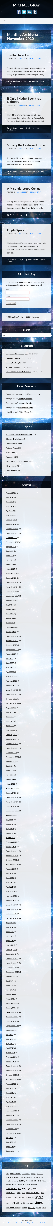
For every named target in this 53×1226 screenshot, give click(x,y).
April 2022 (10, 726)
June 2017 (10, 985)
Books (23, 1223)
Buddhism (40, 1174)
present (9, 1197)
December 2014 (12, 1120)
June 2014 (10, 1142)
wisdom (38, 1207)
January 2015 (11, 1115)
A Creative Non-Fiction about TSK (19, 434)
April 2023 (10, 672)
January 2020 (11, 847)
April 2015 (10, 1102)
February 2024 (11, 627)
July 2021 (9, 766)
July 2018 (9, 927)
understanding (13, 1207)
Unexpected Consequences (17, 354)
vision (40, 215)
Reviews (35, 1223)
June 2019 (10, 878)
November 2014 (12, 1124)
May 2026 (10, 506)
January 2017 (11, 1008)
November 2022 (12, 694)
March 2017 (10, 999)
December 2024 (12, 582)
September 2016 (12, 1026)
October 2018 (11, 914)
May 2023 (10, 667)
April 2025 (10, 564)
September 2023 (12, 650)
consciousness (38, 1177)
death (8, 1181)
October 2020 (11, 806)
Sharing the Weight (13, 363)
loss (30, 260)
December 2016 (12, 1012)
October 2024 (11, 591)
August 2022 (11, 708)
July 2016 (9, 1035)
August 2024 (11, 600)
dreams (14, 1181)
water (31, 1207)
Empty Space (15, 230)
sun (7, 1203)
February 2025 (11, 573)
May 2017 (10, 990)
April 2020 (10, 833)
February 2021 (11, 788)
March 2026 (10, 515)
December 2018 (12, 905)
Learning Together (13, 358)
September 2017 (12, 972)
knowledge (13, 1188)
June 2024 (10, 609)
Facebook (19, 12)
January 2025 (11, 578)
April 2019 (10, 887)
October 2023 (11, 645)
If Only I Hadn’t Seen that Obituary (24, 100)
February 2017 (11, 1003)
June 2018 (10, 932)
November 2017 (12, 963)
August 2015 (11, 1084)
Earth (21, 1180)
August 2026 (11, 493)
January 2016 (11, 1061)
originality (40, 171)
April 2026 (10, 511)
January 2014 (11, 1151)
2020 (28, 317)
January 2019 (11, 900)
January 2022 (11, 739)
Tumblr (35, 12)
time (9, 173)
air (7, 1174)
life (23, 1188)
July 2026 (9, 497)
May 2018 (10, 936)
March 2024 (10, 623)
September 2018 (12, 918)
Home (10, 1223)
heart (42, 81)
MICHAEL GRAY (26, 5)
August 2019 (11, 869)
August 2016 (11, 1030)
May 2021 (10, 775)
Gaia (44, 1181)
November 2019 (12, 855)
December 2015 (12, 1066)
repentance (32, 215)
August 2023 (11, 654)
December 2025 (12, 529)
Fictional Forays (16, 128)
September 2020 (12, 811)
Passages (9, 457)
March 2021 (10, 784)
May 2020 (10, 829)
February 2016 (11, 1057)
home (14, 1184)
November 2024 (12, 587)
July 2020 (9, 820)
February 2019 (11, 896)
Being (33, 1174)
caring (9, 1177)
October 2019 (11, 860)
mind (18, 1193)
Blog (22, 317)
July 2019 (9, 873)
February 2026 (11, 520)
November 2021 (12, 748)
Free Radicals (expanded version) (18, 372)
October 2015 (11, 1075)
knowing (34, 1184)
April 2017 (10, 994)
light (29, 1188)
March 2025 (10, 569)
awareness (25, 1174)
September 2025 (12, 542)
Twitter (24, 12)
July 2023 (9, 658)
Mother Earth (32, 1192)
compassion (28, 1177)
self (23, 1197)
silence (28, 1197)
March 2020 (10, 838)
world (44, 1207)
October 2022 (11, 699)
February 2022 (11, 735)
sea (20, 1197)
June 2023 (10, 663)
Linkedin (29, 12)
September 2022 (12, 703)
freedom (29, 1181)
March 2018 (10, 945)
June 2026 (10, 502)
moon (23, 1193)
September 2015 (12, 1079)
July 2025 (9, 551)
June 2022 (10, 717)
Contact (42, 1223)
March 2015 (10, 1106)
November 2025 (12, 533)
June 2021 (10, 770)
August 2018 (11, 923)
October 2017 (11, 967)
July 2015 (9, 1088)
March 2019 (10, 891)
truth (9, 83)
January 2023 (11, 685)
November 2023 (12, 641)
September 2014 (12, 1133)
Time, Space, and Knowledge (17, 461)
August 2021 (11, 761)
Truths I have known (20, 55)
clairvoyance (33, 128)
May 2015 (10, 1097)
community (18, 1177)
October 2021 (11, 752)
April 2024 (10, 618)
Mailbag (9, 452)
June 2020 (10, 824)
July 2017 (9, 981)
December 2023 (12, 636)
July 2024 (9, 605)
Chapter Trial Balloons (14, 439)
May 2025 (10, 560)
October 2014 (11, 1129)
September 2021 (12, 757)
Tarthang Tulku (17, 1202)
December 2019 (12, 851)
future (37, 1180)
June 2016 (10, 1039)
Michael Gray (35, 58)
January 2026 (11, 524)
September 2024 (12, 596)
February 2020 (11, 842)
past (42, 1193)
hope (20, 1184)
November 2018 (12, 909)
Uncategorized (11, 470)
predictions (11, 130)
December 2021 (12, 744)
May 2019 (10, 882)
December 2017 (12, 958)
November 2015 (12, 1070)
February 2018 (11, 950)
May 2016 (10, 1044)
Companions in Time (18, 81)
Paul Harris (10, 403)
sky (33, 1197)
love (34, 1188)
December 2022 (12, 690)
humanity (26, 1184)
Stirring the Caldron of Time (26, 145)
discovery (36, 81)
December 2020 (12, 797)
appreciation (15, 1174)
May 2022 (10, 721)
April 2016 (10, 1048)
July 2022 (9, 712)
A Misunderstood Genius (23, 188)
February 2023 (11, 681)
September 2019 (12, 864)
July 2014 (9, 1138)
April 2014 (10, 1147)
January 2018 (11, 954)
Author (16, 1223)
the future (29, 1203)
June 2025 (10, 555)
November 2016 (12, 1017)
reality (35, 260)
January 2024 (11, 632)
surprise (42, 260)
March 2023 (10, 676)
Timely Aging (11, 466)
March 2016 (10, 1052)
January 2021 (11, 793)
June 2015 (10, 1093)
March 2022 (10, 730)
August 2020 (11, 815)
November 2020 (12, 802)
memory (31, 171)
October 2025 (11, 538)
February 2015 (11, 1111)
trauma (10, 261)
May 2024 (10, 614)
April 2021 (10, 779)
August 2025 (11, 547)
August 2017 (11, 976)
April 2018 (10, 941)
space (39, 1197)
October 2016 (11, 1021)
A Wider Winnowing (13, 367)
